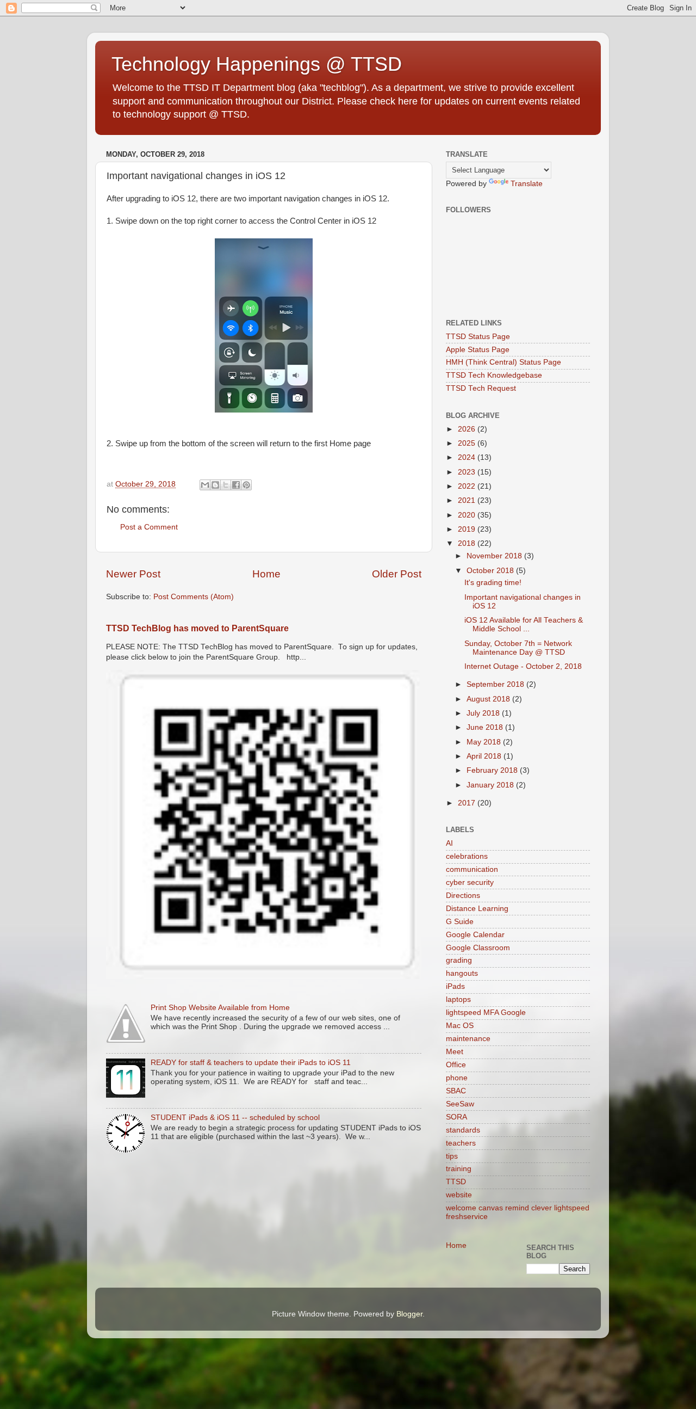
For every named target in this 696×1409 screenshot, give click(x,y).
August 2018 (489, 699)
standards (463, 1130)
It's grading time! (492, 583)
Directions (463, 895)
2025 (467, 443)
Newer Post (133, 574)
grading (459, 960)
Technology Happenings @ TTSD (256, 64)
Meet (454, 1052)
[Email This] (205, 484)
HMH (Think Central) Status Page (503, 362)
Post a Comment (149, 527)
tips (452, 1156)
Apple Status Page (477, 350)
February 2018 (493, 770)
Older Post (396, 574)
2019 (467, 529)
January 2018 (491, 785)
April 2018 (485, 756)
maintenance (468, 1039)
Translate (527, 184)
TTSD (456, 1182)
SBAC (456, 1091)
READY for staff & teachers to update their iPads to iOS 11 (251, 1063)
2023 (467, 472)
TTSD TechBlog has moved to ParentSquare (197, 628)
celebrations (467, 856)
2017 (467, 803)
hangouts (462, 973)
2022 (467, 486)
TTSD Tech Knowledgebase (494, 375)
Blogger (409, 1314)
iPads (455, 986)
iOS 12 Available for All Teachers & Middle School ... (523, 624)
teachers (461, 1143)
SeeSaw (460, 1104)
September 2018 (496, 684)
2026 (467, 429)
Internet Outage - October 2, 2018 (523, 666)
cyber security (470, 882)
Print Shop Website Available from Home (220, 1008)
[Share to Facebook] (236, 484)
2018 (467, 543)
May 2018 (485, 742)
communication (472, 869)
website (459, 1195)
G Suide (460, 922)
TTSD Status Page (478, 337)
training (458, 1169)
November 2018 (495, 556)
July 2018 (484, 713)
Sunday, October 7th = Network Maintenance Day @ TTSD (518, 647)
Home (266, 574)
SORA (456, 1117)
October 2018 (491, 571)
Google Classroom (478, 948)
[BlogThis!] (215, 484)
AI (449, 843)
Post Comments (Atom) (193, 597)
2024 (467, 457)
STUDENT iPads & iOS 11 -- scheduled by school (235, 1117)
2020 (467, 515)
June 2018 (486, 727)
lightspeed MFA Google (486, 1012)
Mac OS (460, 1026)
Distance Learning (477, 909)
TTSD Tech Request (481, 388)
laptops (458, 999)
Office (456, 1065)
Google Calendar (475, 935)
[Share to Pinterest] (246, 484)
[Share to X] (225, 484)
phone (457, 1078)
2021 (467, 500)
